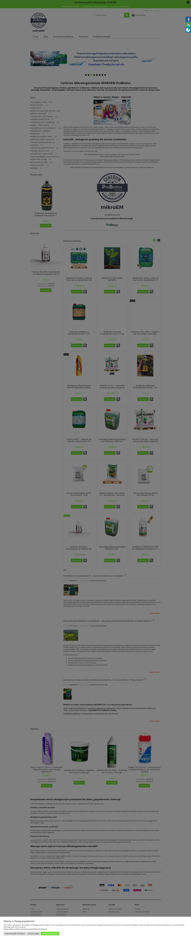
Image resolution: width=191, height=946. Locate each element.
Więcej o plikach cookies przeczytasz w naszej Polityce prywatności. (25, 929)
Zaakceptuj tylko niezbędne (15, 933)
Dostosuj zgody (33, 933)
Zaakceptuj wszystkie (50, 933)
